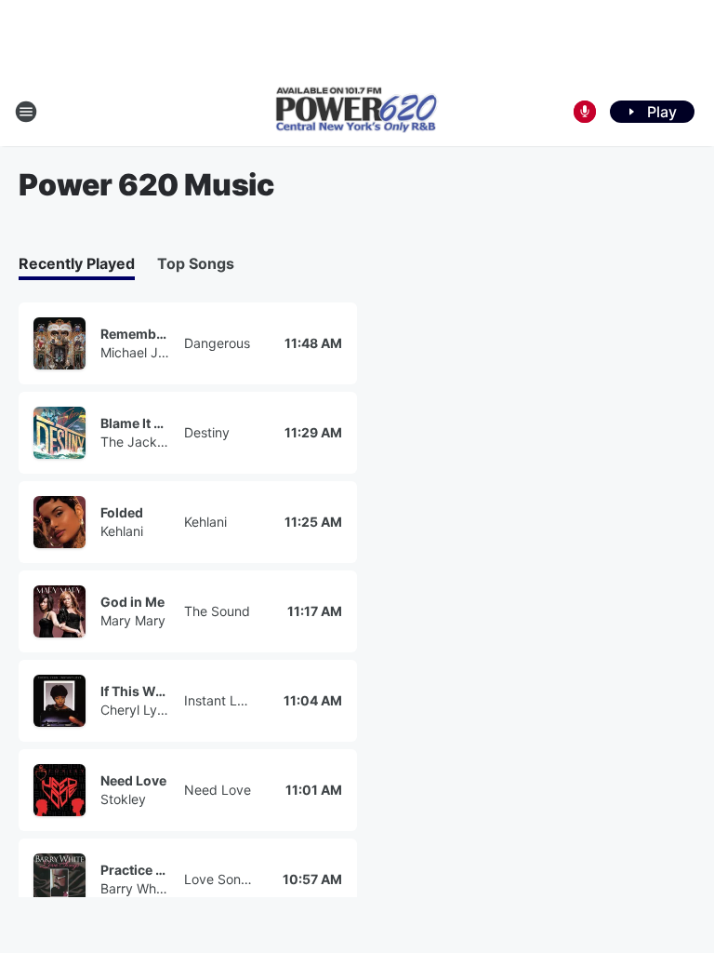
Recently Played (77, 263)
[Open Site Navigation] (26, 112)
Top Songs (195, 263)
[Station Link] (357, 112)
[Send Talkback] (585, 112)
